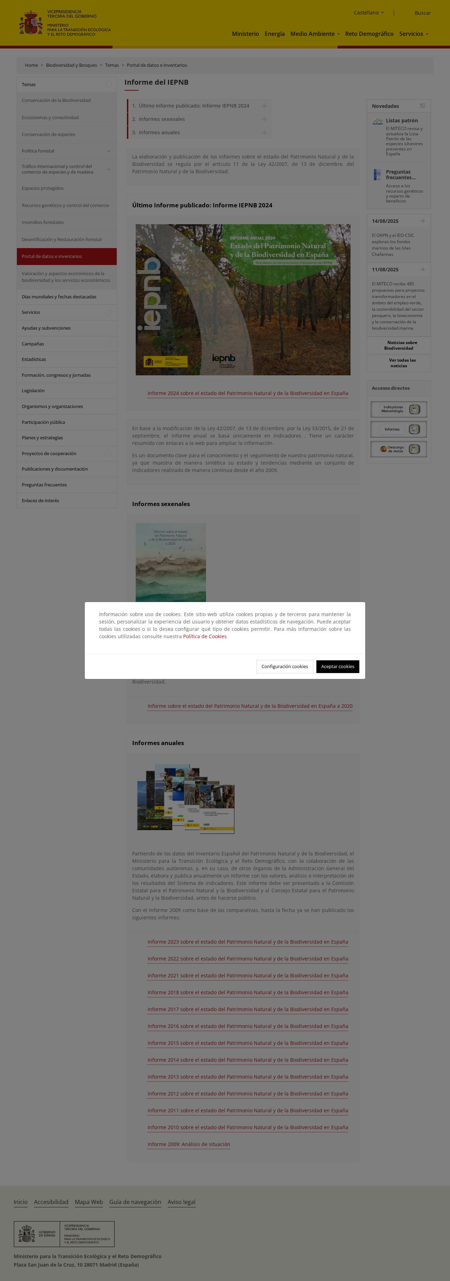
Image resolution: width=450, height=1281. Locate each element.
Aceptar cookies (337, 666)
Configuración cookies (285, 666)
